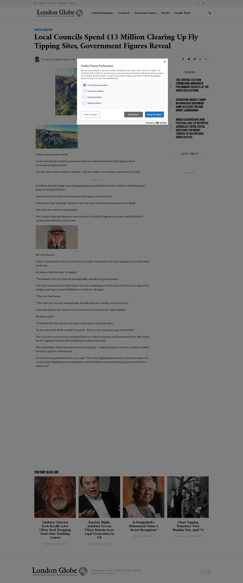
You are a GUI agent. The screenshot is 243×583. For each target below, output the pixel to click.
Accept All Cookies (154, 114)
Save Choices (133, 114)
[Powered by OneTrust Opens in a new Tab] (156, 123)
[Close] (165, 62)
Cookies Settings (90, 114)
